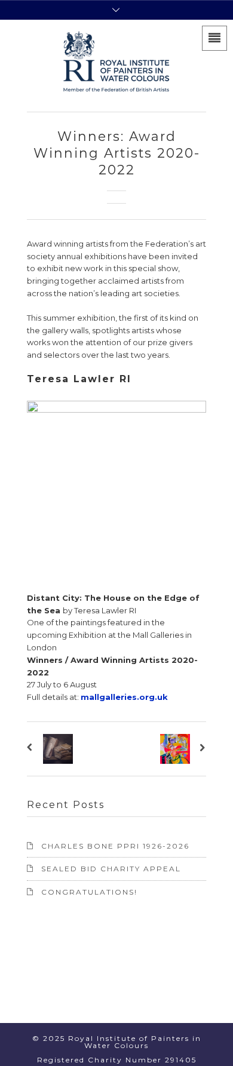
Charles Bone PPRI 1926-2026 (115, 845)
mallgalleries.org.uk (124, 697)
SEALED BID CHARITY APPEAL (111, 868)
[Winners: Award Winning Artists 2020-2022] (32, 749)
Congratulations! (89, 891)
